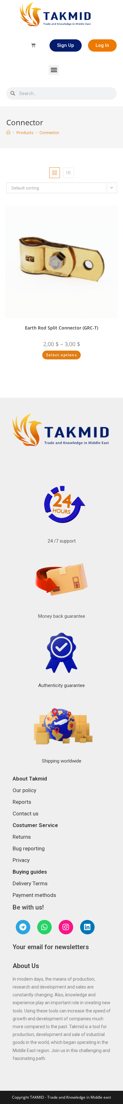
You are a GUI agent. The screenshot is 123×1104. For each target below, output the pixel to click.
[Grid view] (54, 172)
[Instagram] (66, 927)
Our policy (24, 790)
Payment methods (34, 895)
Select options (61, 355)
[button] (54, 70)
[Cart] (33, 45)
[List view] (68, 172)
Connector (49, 132)
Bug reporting (29, 848)
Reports (22, 802)
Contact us (25, 813)
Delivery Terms (30, 883)
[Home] (8, 132)
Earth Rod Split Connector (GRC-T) (61, 328)
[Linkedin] (87, 927)
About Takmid (30, 778)
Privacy (21, 860)
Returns (22, 837)
